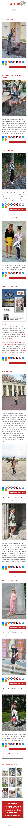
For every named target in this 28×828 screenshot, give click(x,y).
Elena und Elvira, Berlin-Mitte (11, 218)
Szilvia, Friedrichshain (8, 501)
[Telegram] (23, 62)
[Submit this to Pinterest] (14, 62)
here (12, 354)
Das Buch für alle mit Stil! (9, 286)
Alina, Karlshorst (7, 371)
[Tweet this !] (6, 62)
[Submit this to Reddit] (8, 62)
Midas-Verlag (22, 334)
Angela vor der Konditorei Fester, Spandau (11, 76)
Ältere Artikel (6, 754)
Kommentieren (17, 67)
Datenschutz (9, 825)
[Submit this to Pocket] (20, 62)
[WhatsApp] (3, 64)
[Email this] (17, 62)
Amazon (14, 350)
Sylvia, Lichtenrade (7, 150)
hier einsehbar (10, 338)
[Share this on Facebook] (3, 62)
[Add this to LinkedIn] (11, 62)
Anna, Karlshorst (7, 636)
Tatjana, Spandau (7, 692)
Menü (14, 9)
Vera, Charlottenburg (8, 19)
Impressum (4, 825)
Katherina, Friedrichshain (9, 580)
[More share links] (6, 64)
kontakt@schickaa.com (12, 815)
